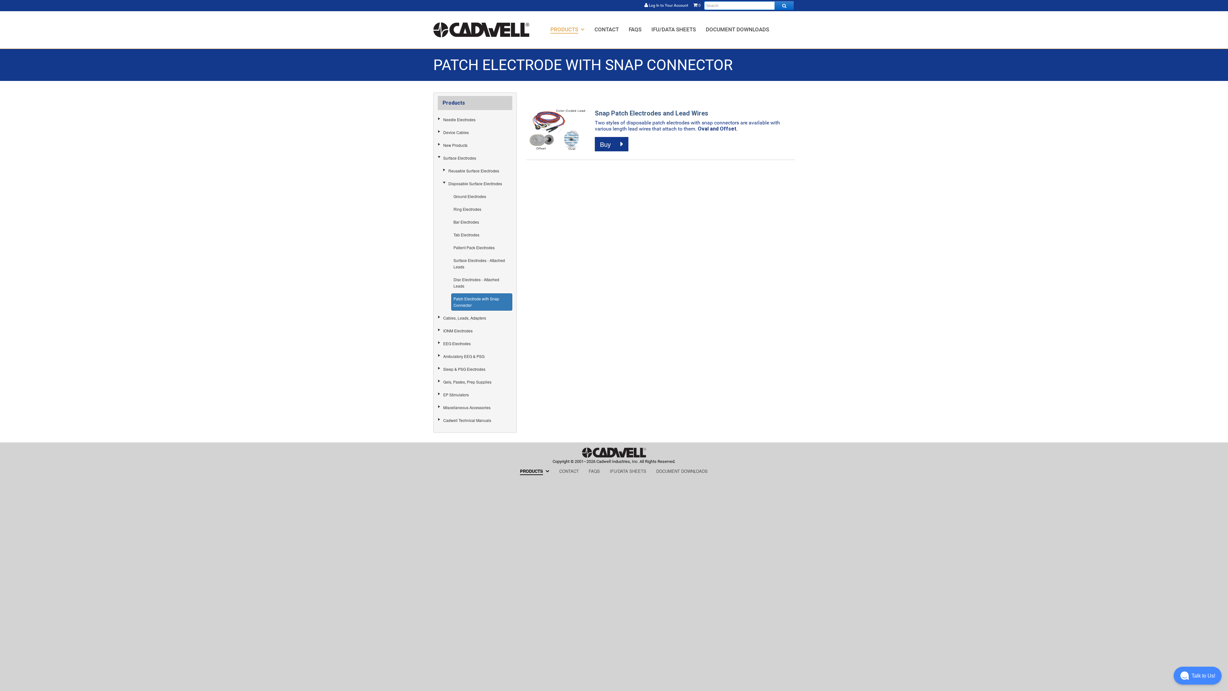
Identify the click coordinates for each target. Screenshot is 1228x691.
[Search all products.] (784, 5)
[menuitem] (567, 29)
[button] (1198, 676)
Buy (606, 144)
